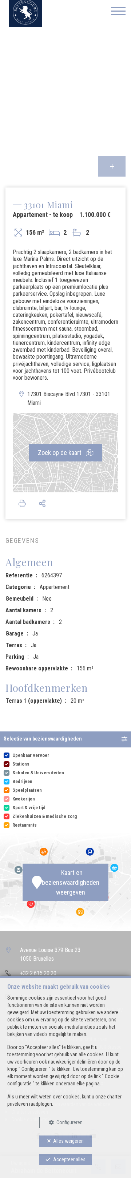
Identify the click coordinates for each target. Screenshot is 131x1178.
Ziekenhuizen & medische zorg (44, 816)
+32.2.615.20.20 (38, 973)
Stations (20, 764)
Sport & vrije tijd (28, 807)
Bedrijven (22, 781)
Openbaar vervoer (30, 755)
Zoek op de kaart (60, 452)
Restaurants (24, 825)
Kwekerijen (23, 799)
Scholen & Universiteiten (38, 772)
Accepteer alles (69, 1159)
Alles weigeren (68, 1141)
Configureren (69, 1122)
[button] (65, 739)
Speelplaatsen (27, 790)
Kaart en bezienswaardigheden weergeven (70, 882)
